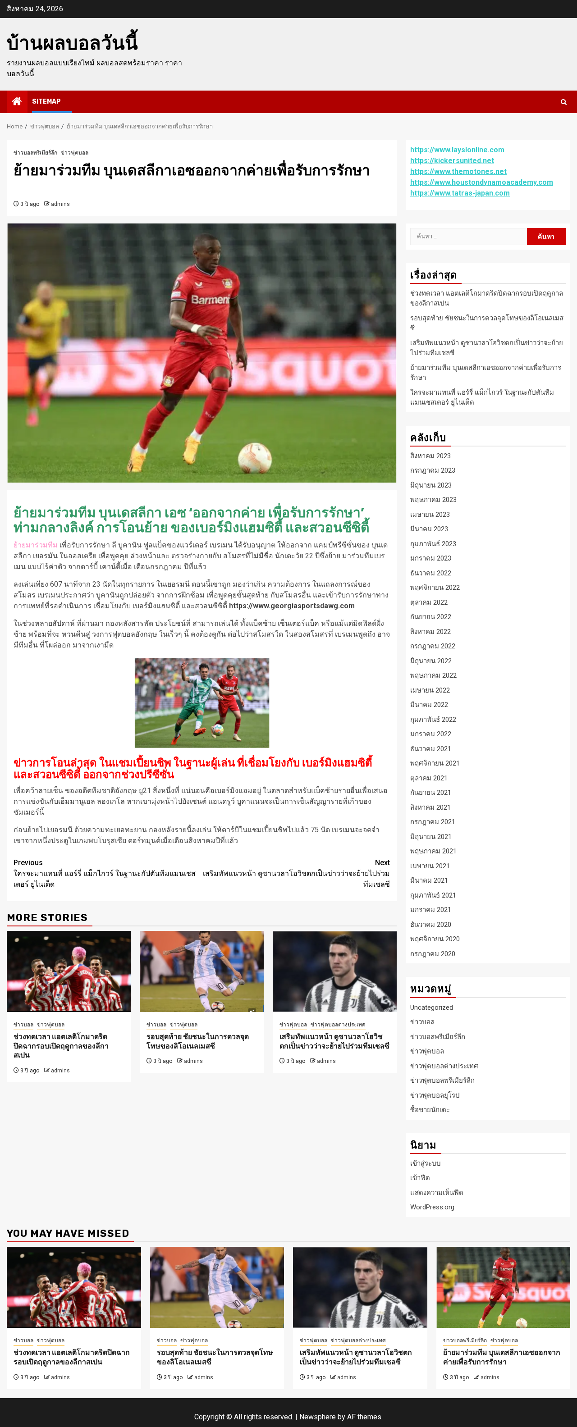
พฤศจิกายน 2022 (435, 588)
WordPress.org (432, 1207)
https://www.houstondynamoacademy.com (481, 182)
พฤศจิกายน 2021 (435, 763)
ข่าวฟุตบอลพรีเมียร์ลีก (442, 1080)
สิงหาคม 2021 (430, 807)
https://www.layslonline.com (457, 150)
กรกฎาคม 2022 (432, 646)
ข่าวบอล (23, 1024)
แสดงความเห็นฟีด (436, 1193)
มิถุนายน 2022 (431, 661)
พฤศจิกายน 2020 (435, 939)
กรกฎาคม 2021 (432, 822)
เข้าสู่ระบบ (425, 1163)
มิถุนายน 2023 (431, 485)
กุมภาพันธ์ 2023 (433, 544)
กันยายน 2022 (430, 617)
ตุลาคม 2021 (429, 778)
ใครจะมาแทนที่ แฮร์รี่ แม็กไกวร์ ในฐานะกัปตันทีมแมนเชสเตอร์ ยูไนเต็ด (105, 873)
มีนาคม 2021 (429, 880)
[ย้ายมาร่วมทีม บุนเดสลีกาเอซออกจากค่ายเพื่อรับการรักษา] (503, 1287)
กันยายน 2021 (430, 793)
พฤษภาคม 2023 (433, 500)
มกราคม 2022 (430, 734)
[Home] (17, 102)
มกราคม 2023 (430, 558)
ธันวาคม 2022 (430, 573)
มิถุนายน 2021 (431, 837)
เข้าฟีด (420, 1178)
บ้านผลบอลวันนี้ (72, 43)
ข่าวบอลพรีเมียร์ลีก (35, 153)
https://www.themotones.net (458, 171)
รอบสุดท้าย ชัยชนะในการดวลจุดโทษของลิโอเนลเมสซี (198, 1041)
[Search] (563, 102)
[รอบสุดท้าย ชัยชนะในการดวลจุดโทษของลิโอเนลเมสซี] (202, 971)
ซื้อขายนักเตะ (430, 1110)
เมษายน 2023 (430, 515)
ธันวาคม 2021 (430, 749)
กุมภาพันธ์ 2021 (433, 895)
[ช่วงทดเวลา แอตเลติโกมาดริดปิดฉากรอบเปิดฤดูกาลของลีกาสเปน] (69, 971)
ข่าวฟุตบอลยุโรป (435, 1095)
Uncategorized (431, 1007)
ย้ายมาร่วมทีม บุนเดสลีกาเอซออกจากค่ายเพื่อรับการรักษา (501, 1357)
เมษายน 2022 (430, 690)
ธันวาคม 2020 (430, 925)
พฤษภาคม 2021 (433, 851)
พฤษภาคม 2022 (433, 675)
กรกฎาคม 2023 (432, 470)
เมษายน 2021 (430, 866)
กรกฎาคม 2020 (432, 954)
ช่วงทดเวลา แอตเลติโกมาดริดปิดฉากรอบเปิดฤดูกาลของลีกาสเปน (61, 1046)
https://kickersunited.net (452, 160)
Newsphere (317, 1417)
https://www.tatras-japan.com (460, 193)
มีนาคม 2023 (429, 529)
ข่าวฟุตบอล (74, 153)
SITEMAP (46, 101)
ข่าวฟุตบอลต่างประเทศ (338, 1024)
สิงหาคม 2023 (430, 456)
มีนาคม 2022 (429, 705)
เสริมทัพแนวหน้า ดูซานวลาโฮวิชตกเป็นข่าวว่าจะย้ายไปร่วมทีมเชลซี (296, 873)
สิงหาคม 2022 (430, 632)
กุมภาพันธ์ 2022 (433, 720)
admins (60, 204)
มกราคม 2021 (430, 910)
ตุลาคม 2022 (429, 602)
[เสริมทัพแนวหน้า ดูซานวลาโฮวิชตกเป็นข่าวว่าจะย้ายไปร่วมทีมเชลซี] (335, 971)
